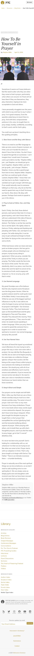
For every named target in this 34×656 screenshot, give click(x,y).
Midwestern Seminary (19, 653)
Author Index (5, 577)
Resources (9, 8)
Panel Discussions (7, 558)
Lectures (4, 556)
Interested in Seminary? (17, 631)
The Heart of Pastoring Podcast (12, 563)
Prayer (10, 32)
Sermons (4, 561)
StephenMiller (10, 500)
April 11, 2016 (18, 52)
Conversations (6, 546)
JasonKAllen (17, 636)
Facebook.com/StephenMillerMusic (12, 497)
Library (5, 524)
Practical (15, 32)
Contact (17, 646)
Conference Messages (8, 543)
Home (30, 2)
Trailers (3, 566)
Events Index (5, 587)
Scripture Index (6, 580)
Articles (3, 533)
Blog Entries (17, 8)
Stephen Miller (7, 52)
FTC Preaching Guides (8, 551)
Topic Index (5, 585)
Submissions (17, 641)
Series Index (5, 582)
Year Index (4, 590)
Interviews (4, 553)
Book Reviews (6, 538)
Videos (3, 568)
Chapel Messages (7, 541)
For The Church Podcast (9, 548)
